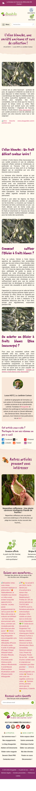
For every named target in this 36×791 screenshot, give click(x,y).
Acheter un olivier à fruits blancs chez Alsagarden (18, 371)
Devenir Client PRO (9, 755)
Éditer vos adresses (27, 748)
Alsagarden (25, 407)
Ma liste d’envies (27, 752)
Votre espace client (27, 736)
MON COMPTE (31, 13)
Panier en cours (27, 755)
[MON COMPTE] (31, 10)
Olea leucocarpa (25, 110)
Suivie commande (27, 740)
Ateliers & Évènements (9, 748)
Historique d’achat (27, 744)
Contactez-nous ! (9, 759)
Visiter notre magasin (9, 752)
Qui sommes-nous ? (9, 736)
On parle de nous (23, 770)
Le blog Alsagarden (9, 744)
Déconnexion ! (27, 759)
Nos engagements (9, 740)
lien (20, 418)
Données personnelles (19, 773)
